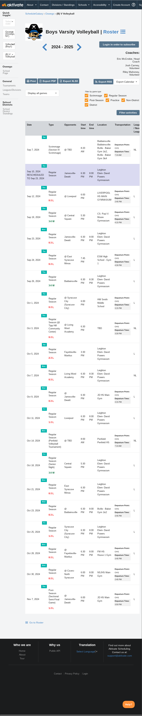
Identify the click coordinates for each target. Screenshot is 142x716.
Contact (44, 4)
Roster (111, 31)
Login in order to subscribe (119, 44)
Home (22, 650)
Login (85, 674)
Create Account (121, 4)
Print (33, 81)
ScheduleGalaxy (34, 13)
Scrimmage (96, 95)
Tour (22, 658)
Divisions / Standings (63, 4)
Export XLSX (70, 81)
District (93, 104)
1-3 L (51, 422)
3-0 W (51, 221)
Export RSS (105, 81)
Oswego (49, 13)
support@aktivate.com (119, 655)
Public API (54, 650)
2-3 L (51, 358)
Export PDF (49, 81)
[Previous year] (45, 46)
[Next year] (79, 46)
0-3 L (51, 200)
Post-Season (97, 100)
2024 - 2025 (62, 46)
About (22, 654)
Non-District (132, 100)
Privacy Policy (72, 674)
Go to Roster (36, 622)
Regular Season (118, 95)
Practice (115, 100)
